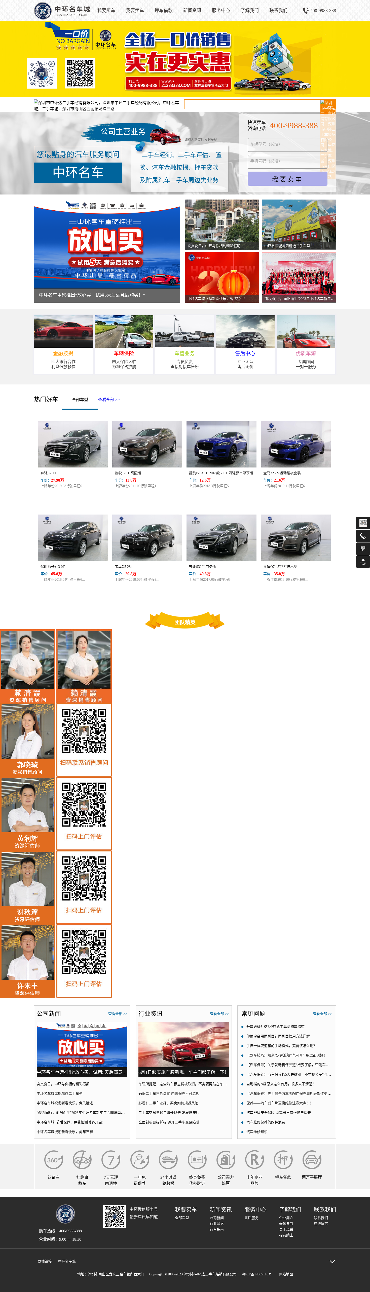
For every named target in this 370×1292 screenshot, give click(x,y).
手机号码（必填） (266, 161)
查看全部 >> (109, 400)
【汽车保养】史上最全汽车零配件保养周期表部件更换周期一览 (295, 1093)
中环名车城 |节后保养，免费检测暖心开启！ (71, 1122)
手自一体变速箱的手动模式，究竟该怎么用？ (281, 1046)
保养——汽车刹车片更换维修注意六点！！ (279, 1103)
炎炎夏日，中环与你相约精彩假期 (214, 246)
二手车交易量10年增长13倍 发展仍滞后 (168, 1113)
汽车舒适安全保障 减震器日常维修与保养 (278, 1113)
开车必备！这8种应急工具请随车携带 (275, 1027)
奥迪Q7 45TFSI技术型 (280, 567)
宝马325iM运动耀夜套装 (282, 473)
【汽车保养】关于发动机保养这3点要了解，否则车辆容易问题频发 (298, 1065)
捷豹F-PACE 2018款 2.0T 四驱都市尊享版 (221, 473)
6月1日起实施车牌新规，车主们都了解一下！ (183, 1072)
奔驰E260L (49, 473)
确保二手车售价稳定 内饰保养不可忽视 (168, 1093)
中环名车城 (67, 1261)
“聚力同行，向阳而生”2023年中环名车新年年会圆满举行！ (309, 299)
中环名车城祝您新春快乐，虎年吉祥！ (67, 1132)
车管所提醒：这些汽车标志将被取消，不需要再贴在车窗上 (184, 1084)
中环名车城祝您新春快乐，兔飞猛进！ (217, 299)
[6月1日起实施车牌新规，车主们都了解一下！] (183, 1024)
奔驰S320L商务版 (202, 567)
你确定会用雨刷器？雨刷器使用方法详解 (278, 1036)
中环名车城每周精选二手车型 (287, 246)
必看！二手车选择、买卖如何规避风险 (168, 1103)
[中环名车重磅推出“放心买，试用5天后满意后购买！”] (82, 1024)
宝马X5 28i (123, 567)
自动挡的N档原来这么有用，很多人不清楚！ (281, 1084)
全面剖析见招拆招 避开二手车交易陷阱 (168, 1122)
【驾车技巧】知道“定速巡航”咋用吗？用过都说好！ (286, 1055)
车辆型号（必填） (266, 144)
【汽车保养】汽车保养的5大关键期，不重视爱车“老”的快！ (292, 1074)
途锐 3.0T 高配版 (128, 473)
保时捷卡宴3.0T (53, 567)
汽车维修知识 (257, 1132)
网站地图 (285, 1274)
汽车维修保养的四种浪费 (265, 1122)
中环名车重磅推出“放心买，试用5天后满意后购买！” (92, 295)
